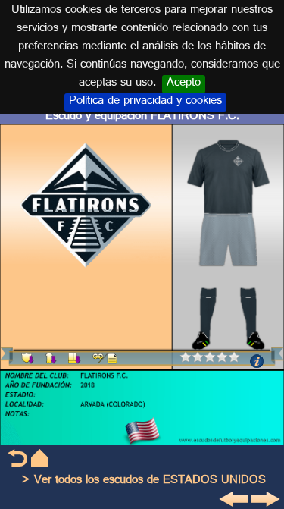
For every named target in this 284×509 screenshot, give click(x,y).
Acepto (184, 84)
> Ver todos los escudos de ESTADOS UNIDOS (143, 481)
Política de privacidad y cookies (145, 102)
